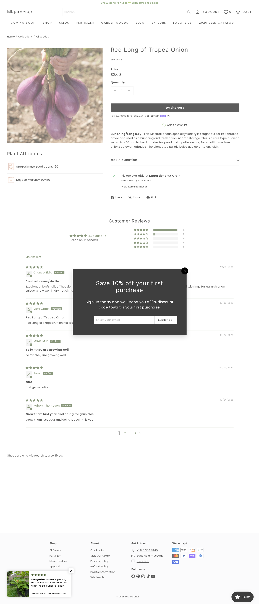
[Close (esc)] (184, 271)
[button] (71, 570)
